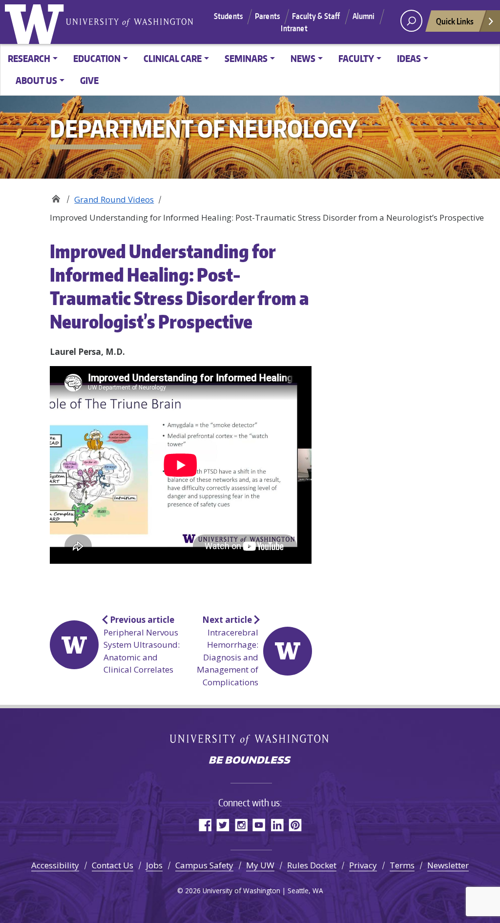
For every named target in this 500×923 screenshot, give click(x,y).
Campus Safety (204, 865)
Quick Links (455, 21)
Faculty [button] (356, 58)
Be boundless (250, 761)
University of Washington (36, 22)
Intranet (294, 28)
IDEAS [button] (409, 58)
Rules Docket (311, 865)
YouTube (259, 824)
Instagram (241, 824)
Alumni (364, 16)
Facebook (204, 824)
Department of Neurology (56, 196)
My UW (260, 865)
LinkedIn (277, 824)
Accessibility (55, 865)
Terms (402, 865)
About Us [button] (36, 80)
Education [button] (97, 58)
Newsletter (448, 865)
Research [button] (29, 58)
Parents (267, 16)
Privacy (363, 865)
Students (228, 16)
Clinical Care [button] (173, 58)
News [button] (303, 58)
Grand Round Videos (114, 199)
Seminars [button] (246, 58)
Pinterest (295, 824)
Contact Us (112, 865)
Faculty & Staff (316, 16)
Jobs (154, 865)
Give (89, 80)
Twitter (222, 824)
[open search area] (411, 21)
